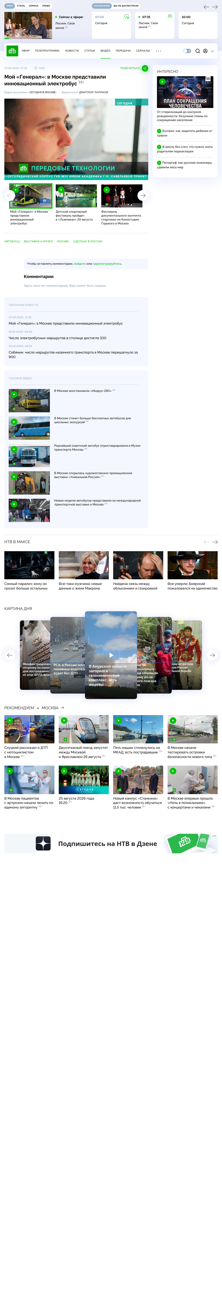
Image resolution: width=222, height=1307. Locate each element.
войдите (80, 264)
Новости (72, 50)
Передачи (123, 50)
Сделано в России (88, 241)
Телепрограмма (47, 50)
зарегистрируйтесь (107, 264)
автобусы (12, 241)
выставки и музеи (38, 241)
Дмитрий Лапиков (93, 92)
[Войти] (205, 51)
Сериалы (143, 50)
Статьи (89, 50)
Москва (63, 241)
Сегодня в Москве (42, 92)
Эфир (25, 50)
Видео (105, 50)
